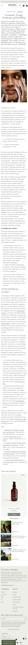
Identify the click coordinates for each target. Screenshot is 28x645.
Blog (2, 597)
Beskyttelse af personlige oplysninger (18, 608)
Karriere (14, 594)
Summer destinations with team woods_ (19, 537)
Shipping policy (16, 602)
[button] (1, 5)
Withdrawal (15, 611)
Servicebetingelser (17, 597)
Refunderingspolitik (17, 599)
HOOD (18, 629)
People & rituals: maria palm (17, 523)
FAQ (2, 602)
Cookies (14, 604)
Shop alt (3, 592)
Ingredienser (4, 594)
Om (2, 599)
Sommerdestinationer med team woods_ (19, 550)
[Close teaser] (16, 639)
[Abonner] (25, 619)
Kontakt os (15, 592)
